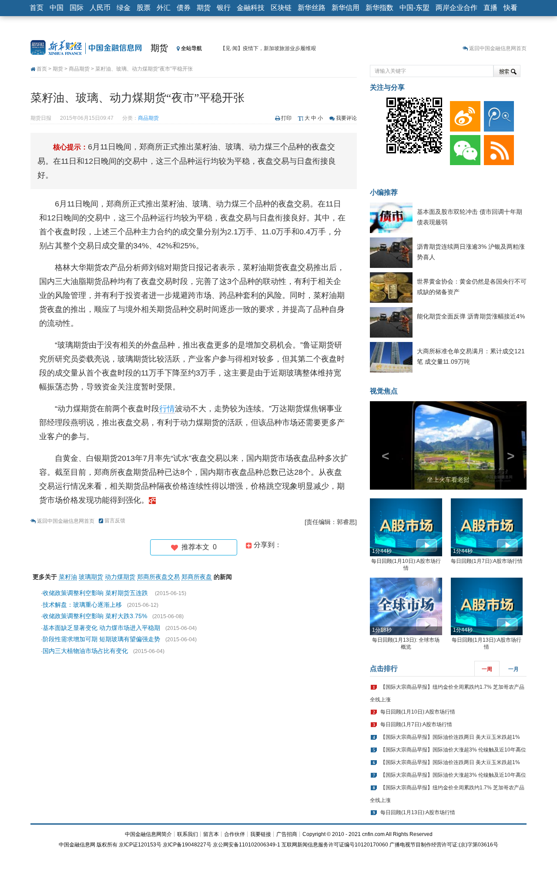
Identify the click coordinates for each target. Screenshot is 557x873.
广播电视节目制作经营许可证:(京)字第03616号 (443, 845)
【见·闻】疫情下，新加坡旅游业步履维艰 (268, 48)
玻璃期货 (91, 576)
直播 (490, 7)
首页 (37, 7)
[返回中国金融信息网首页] (152, 500)
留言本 (211, 834)
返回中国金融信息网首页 (498, 48)
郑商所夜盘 (196, 576)
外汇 (164, 7)
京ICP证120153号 (140, 845)
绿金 (124, 7)
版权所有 (107, 845)
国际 (77, 7)
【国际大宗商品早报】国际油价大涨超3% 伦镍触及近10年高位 (453, 750)
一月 (513, 669)
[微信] (463, 148)
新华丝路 (311, 7)
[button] (381, 445)
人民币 (100, 7)
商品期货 (79, 69)
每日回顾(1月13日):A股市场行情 (417, 812)
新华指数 (379, 7)
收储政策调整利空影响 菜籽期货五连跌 (96, 592)
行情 (167, 408)
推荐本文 (197, 547)
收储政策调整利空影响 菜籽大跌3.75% (95, 615)
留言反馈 (114, 521)
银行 (224, 7)
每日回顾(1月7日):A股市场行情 (487, 561)
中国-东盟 (414, 7)
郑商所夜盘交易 (158, 576)
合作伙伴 (234, 834)
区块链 (281, 7)
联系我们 (187, 834)
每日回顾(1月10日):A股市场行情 (417, 712)
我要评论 (346, 118)
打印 (286, 118)
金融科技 (251, 7)
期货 (204, 7)
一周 (487, 669)
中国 (57, 7)
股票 (144, 7)
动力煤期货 (120, 576)
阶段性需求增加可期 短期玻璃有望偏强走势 (101, 639)
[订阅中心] (497, 148)
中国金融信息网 (77, 845)
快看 (510, 7)
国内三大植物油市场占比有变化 (85, 650)
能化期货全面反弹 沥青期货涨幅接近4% (471, 316)
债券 (184, 7)
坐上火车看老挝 (448, 479)
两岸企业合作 (456, 7)
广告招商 (286, 834)
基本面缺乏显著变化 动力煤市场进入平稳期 (101, 627)
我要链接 (260, 834)
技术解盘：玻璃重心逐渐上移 (82, 604)
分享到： (267, 544)
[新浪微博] (463, 114)
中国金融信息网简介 (148, 834)
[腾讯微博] (497, 114)
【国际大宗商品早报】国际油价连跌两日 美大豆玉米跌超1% (450, 737)
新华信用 (345, 7)
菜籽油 (68, 576)
